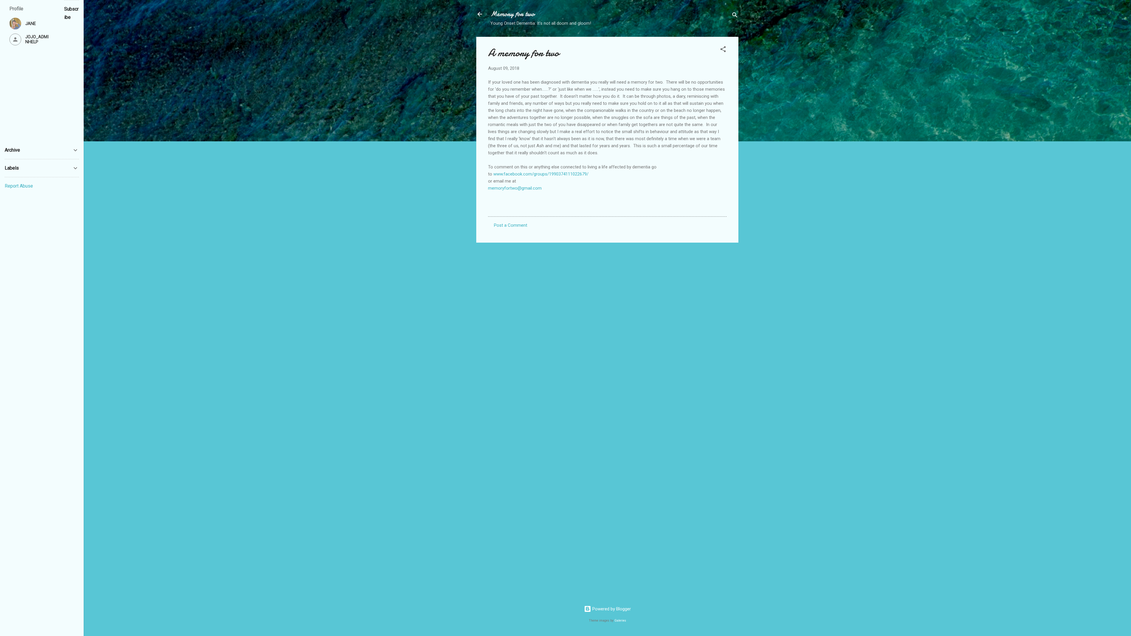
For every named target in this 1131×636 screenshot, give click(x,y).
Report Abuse (19, 186)
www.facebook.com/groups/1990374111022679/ (540, 174)
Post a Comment (510, 225)
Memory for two (512, 14)
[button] (723, 50)
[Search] (734, 16)
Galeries (620, 620)
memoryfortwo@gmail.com (515, 188)
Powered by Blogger (611, 609)
